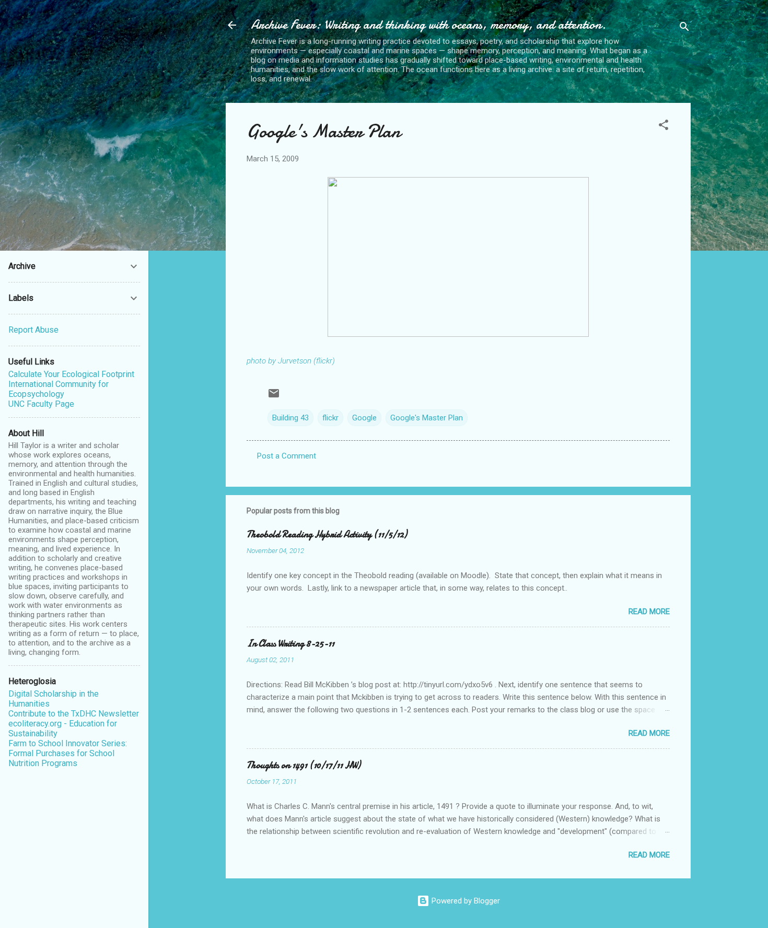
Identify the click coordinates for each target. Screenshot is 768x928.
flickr (330, 417)
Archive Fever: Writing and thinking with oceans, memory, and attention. (428, 24)
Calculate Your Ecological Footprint (71, 374)
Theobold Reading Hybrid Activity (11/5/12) (327, 534)
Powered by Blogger (464, 901)
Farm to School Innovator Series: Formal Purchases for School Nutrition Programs (67, 753)
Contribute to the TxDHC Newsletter (73, 714)
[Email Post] (273, 397)
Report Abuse (33, 330)
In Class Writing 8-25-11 (290, 643)
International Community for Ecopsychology (58, 389)
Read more (649, 611)
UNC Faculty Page (41, 404)
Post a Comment (286, 456)
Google (364, 417)
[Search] (684, 28)
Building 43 (290, 417)
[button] (663, 127)
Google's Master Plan (324, 131)
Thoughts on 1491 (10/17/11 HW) (303, 765)
